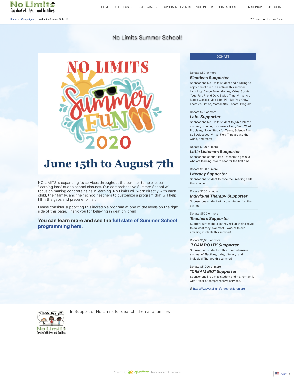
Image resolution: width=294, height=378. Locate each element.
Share (256, 19)
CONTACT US (227, 7)
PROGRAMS (146, 7)
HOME (105, 7)
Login (276, 7)
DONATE (223, 56)
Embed (280, 19)
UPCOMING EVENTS (177, 7)
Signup (256, 7)
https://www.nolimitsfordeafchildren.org (219, 288)
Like (267, 19)
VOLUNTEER (204, 7)
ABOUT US (122, 7)
